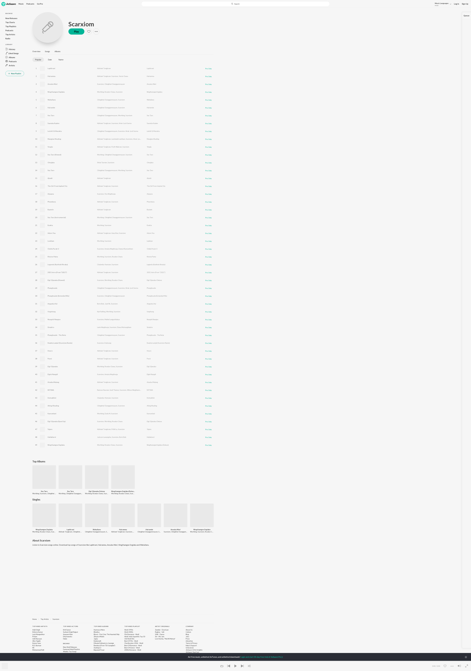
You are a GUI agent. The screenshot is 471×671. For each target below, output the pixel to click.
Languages (442, 3)
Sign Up (465, 4)
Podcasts (30, 4)
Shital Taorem (102, 163)
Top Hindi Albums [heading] (101, 626)
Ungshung (52, 312)
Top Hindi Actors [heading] (70, 626)
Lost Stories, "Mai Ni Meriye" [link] (165, 639)
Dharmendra (67, 637)
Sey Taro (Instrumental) (57, 217)
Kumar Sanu (36, 643)
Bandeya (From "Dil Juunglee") (104, 645)
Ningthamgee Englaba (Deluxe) (158, 445)
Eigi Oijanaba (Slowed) (56, 280)
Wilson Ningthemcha (134, 390)
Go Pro (40, 4)
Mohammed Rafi (38, 650)
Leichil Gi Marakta (55, 131)
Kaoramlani (52, 414)
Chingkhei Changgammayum (115, 84)
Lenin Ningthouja (103, 327)
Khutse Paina (53, 257)
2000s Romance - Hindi (132, 650)
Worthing (100, 92)
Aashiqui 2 (97, 648)
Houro (50, 351)
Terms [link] (188, 643)
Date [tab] (50, 60)
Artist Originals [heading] (162, 626)
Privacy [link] (194, 643)
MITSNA (51, 390)
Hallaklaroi (52, 437)
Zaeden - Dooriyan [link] (162, 630)
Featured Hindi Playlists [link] (71, 649)
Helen (65, 639)
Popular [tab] (38, 60)
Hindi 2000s (128, 632)
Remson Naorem (103, 390)
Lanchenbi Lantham (118, 139)
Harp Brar (114, 233)
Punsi (50, 359)
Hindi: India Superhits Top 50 (134, 637)
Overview (36, 51)
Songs (47, 51)
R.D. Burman (36, 645)
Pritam (34, 637)
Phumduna (52, 202)
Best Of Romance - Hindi (133, 645)
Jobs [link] (187, 637)
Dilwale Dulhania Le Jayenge (104, 643)
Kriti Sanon (67, 630)
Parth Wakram (116, 147)
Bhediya (96, 632)
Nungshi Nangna (54, 319)
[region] (123, 619)
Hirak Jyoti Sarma (125, 123)
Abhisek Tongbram (104, 68)
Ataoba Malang (53, 382)
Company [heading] (190, 626)
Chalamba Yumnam (104, 265)
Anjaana (51, 194)
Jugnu (96, 639)
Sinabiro (51, 327)
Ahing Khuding (53, 406)
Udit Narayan (37, 639)
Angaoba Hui (52, 304)
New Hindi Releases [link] (70, 647)
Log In (456, 4)
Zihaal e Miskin (99, 637)
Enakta (50, 225)
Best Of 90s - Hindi (131, 641)
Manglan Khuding (54, 139)
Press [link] (188, 639)
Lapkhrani (51, 68)
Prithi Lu (114, 429)
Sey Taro (51, 115)
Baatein (51, 210)
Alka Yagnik (36, 641)
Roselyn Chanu (110, 92)
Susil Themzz (114, 390)
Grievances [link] (190, 648)
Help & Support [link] (191, 645)
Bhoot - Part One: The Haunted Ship (106, 634)
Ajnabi (50, 178)
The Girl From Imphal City (57, 186)
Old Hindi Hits (129, 639)
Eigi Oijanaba (53, 366)
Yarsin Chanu (123, 76)
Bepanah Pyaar (99, 650)
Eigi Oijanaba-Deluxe (154, 280)
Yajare (50, 429)
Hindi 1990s (128, 630)
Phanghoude (52, 288)
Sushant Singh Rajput (70, 632)
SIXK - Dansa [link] (159, 634)
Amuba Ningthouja (111, 249)
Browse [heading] (66, 643)
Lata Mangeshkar (38, 634)
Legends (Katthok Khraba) (58, 265)
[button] (442, 4)
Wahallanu (52, 100)
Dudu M (107, 414)
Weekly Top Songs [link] (69, 651)
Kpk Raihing (101, 312)
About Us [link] (189, 630)
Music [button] (21, 4)
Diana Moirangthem (124, 327)
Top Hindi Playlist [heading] (132, 626)
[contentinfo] (123, 643)
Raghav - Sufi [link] (159, 632)
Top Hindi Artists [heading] (39, 626)
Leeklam (51, 241)
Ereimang (108, 343)
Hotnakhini (52, 398)
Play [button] (76, 31)
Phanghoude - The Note (57, 335)
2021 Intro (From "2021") (57, 272)
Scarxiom (81, 24)
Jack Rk (107, 304)
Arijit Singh (36, 630)
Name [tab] (61, 60)
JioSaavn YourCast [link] (192, 652)
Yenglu (50, 147)
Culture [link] (188, 632)
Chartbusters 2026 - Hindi (133, 643)
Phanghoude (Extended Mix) (58, 296)
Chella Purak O (53, 249)
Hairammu (51, 76)
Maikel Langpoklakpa (112, 319)
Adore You (52, 233)
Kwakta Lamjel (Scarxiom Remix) (60, 343)
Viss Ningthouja (110, 194)
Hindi (436, 5)
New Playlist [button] (16, 73)
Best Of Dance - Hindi (132, 648)
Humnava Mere (99, 630)
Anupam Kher (68, 634)
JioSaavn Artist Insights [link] (194, 650)
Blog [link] (187, 634)
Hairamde (51, 108)
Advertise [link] (189, 641)
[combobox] (235, 3)
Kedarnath (97, 641)
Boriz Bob (100, 304)
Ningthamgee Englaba (56, 92)
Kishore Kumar (37, 632)
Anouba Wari (53, 84)
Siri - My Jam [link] (159, 637)
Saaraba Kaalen (53, 123)
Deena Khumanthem (125, 249)
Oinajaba (51, 163)
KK (33, 648)
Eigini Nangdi (53, 374)
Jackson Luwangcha (104, 437)
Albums (57, 51)
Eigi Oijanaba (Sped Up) (56, 421)
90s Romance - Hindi (131, 634)
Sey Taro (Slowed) (54, 155)
